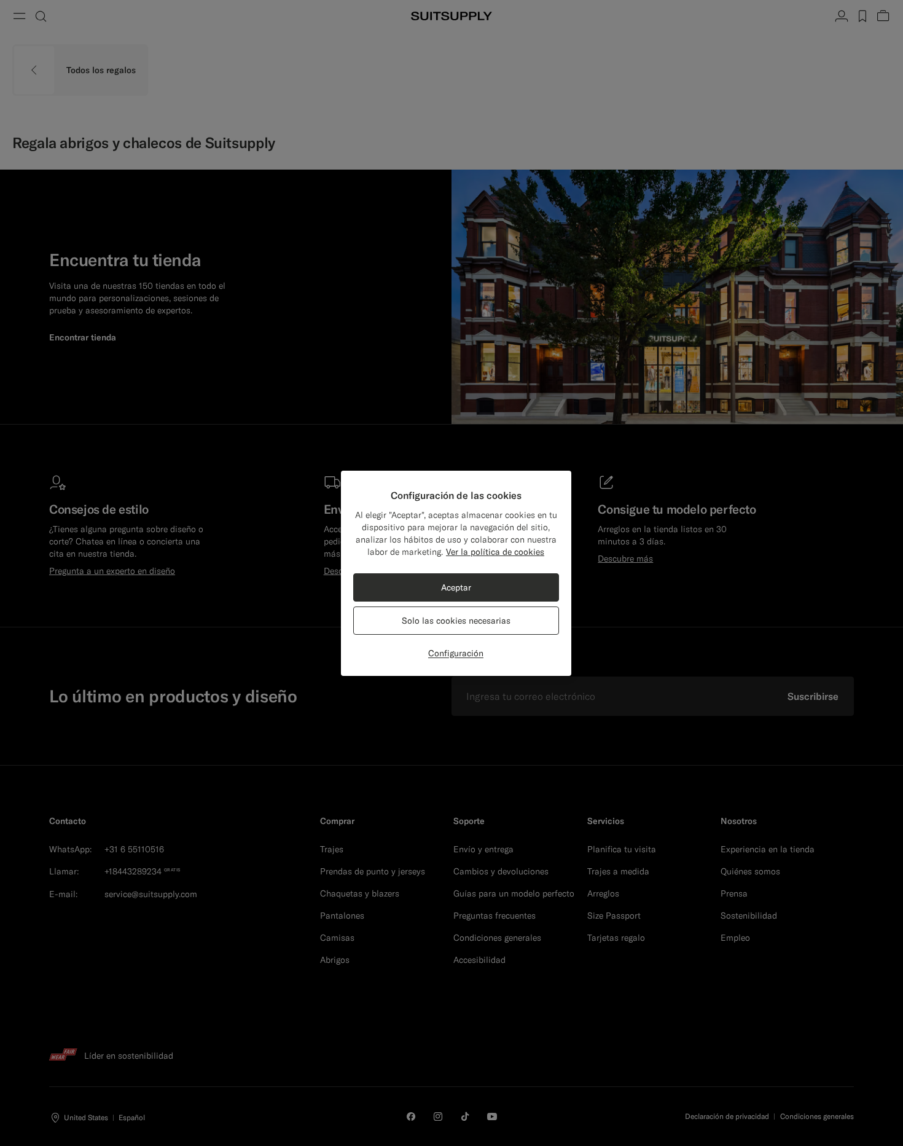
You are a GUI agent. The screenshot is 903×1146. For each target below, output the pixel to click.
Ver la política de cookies (495, 551)
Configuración (455, 653)
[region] (456, 573)
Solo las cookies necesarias (456, 620)
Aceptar (456, 587)
